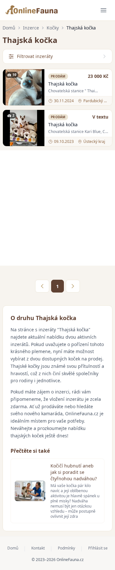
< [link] (42, 286)
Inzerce (31, 28)
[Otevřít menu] (103, 10)
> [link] (73, 286)
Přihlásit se (98, 548)
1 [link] (57, 286)
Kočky (53, 28)
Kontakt (38, 548)
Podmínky (66, 548)
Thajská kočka (63, 84)
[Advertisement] (57, 208)
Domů (9, 28)
